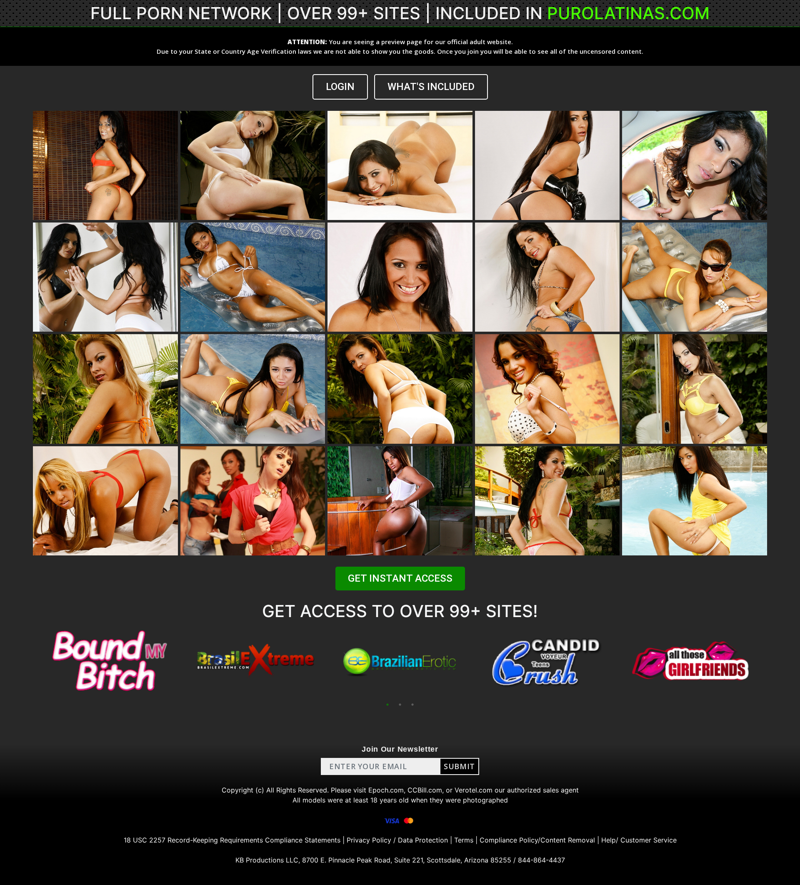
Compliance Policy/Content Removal (537, 840)
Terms (463, 840)
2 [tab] (400, 704)
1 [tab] (387, 704)
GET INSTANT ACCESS (400, 578)
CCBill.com (425, 790)
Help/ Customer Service (639, 840)
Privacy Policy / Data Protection (397, 840)
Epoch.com (386, 790)
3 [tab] (412, 704)
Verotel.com (473, 790)
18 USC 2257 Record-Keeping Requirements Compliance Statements (232, 840)
